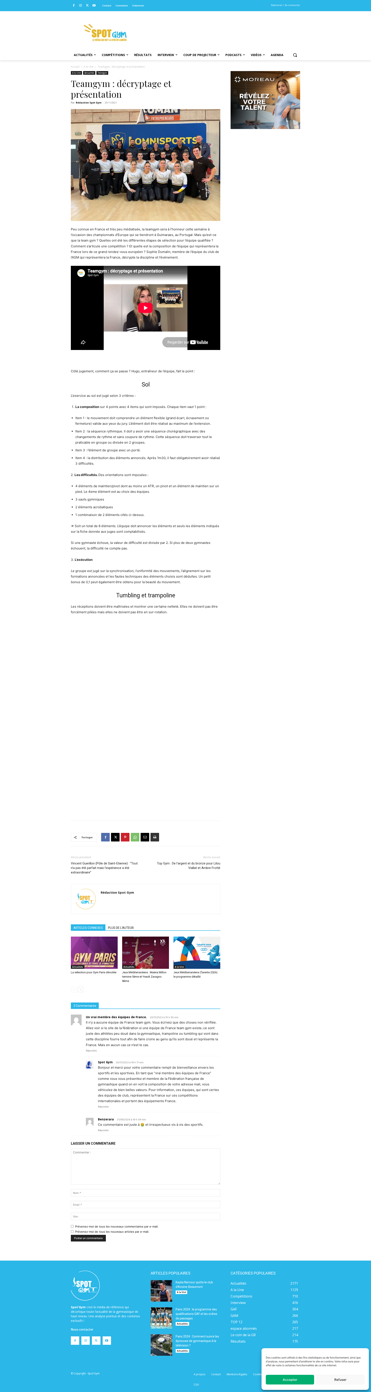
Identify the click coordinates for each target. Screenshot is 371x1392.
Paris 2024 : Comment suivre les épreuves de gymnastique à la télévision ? (197, 1341)
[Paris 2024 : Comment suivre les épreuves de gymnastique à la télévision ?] (161, 1345)
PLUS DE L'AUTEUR (121, 928)
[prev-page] (73, 989)
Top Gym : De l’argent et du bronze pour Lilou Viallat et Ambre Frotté (188, 865)
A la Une (89, 66)
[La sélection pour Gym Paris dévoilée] (94, 953)
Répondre (91, 1050)
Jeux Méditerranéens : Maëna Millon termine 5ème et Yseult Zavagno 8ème (144, 977)
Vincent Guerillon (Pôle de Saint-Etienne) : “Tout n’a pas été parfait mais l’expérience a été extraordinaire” (104, 867)
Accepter (290, 1380)
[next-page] (80, 989)
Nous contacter (82, 1329)
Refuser (340, 1380)
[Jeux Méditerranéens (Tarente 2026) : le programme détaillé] (196, 953)
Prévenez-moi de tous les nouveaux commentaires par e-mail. (116, 1226)
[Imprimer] (155, 837)
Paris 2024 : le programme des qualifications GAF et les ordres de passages (196, 1314)
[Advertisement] (215, 27)
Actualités (89, 72)
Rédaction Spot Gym (88, 102)
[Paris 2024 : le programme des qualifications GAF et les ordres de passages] (161, 1318)
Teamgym (102, 72)
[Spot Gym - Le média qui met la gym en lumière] (105, 32)
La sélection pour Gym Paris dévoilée (93, 972)
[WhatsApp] (135, 837)
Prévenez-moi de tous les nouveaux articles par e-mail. (112, 1231)
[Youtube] (94, 6)
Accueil (75, 66)
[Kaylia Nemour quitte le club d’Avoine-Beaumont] (161, 1291)
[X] (87, 6)
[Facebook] (74, 6)
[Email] (145, 837)
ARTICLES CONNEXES (88, 928)
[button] (295, 55)
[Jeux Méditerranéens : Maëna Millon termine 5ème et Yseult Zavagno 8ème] (145, 953)
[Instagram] (81, 6)
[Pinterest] (125, 837)
